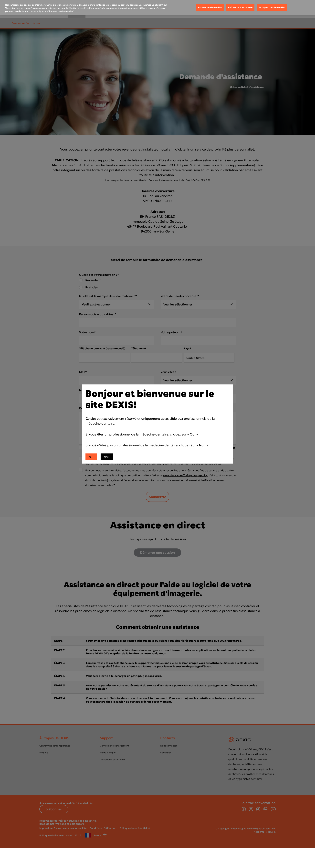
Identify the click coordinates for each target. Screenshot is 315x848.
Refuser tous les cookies (240, 7)
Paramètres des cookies (210, 7)
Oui (91, 457)
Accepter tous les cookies (272, 7)
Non (106, 457)
